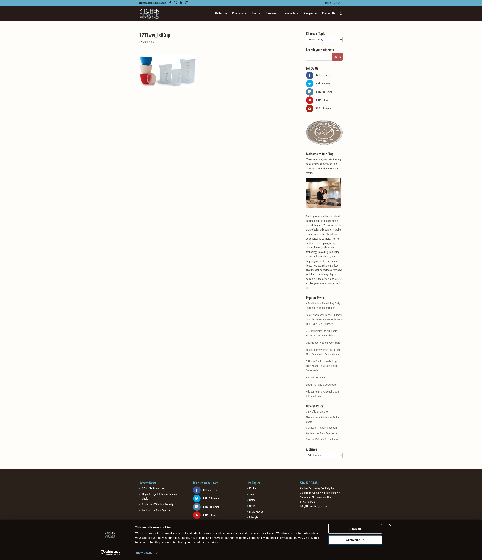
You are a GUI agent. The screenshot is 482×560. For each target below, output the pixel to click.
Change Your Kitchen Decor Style (323, 342)
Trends (252, 494)
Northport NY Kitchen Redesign (322, 427)
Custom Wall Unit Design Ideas (322, 439)
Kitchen (253, 488)
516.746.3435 (309, 482)
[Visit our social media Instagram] (186, 2)
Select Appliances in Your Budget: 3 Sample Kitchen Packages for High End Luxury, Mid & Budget (324, 319)
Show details (143, 552)
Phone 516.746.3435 (333, 3)
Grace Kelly (148, 41)
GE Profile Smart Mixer (317, 411)
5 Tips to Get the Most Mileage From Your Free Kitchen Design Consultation (322, 366)
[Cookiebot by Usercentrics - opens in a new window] (110, 552)
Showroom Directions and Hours (316, 497)
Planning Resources (316, 377)
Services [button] (271, 13)
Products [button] (290, 13)
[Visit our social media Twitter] (175, 2)
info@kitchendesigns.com (313, 506)
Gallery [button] (219, 13)
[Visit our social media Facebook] (170, 2)
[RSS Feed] (181, 2)
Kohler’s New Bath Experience (321, 433)
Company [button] (237, 13)
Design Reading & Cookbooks (321, 384)
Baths (252, 499)
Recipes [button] (308, 13)
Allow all (355, 528)
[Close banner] (390, 525)
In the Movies (256, 511)
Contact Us (328, 13)
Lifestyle (253, 517)
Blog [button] (254, 13)
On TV (252, 505)
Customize (353, 539)
